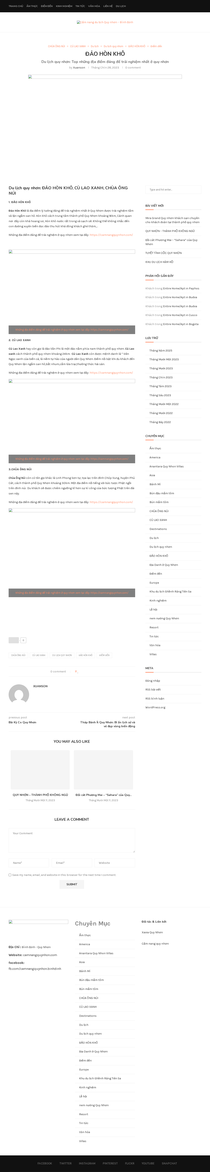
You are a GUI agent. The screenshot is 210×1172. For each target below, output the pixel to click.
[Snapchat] (193, 6)
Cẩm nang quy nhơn (155, 943)
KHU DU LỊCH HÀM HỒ (159, 262)
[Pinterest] (180, 6)
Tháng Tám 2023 (161, 386)
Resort (154, 627)
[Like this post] (78, 671)
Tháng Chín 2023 (161, 377)
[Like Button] (14, 640)
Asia (152, 475)
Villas (153, 654)
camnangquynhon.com (40, 955)
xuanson (79, 67)
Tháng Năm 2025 (161, 350)
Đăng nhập (152, 680)
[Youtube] (189, 6)
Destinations (158, 529)
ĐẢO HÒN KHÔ (136, 46)
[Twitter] (172, 6)
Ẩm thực (32, 6)
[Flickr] (185, 6)
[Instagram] (176, 6)
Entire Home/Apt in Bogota (181, 324)
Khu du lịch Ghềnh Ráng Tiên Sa (170, 591)
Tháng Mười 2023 (161, 368)
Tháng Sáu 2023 (160, 395)
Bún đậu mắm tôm (162, 493)
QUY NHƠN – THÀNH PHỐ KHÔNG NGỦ (40, 795)
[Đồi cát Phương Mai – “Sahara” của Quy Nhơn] (103, 770)
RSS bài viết (153, 689)
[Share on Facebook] (82, 671)
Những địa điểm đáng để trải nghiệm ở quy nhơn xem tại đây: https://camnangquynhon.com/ (71, 329)
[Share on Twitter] (87, 671)
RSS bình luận (154, 698)
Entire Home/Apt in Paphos (181, 288)
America (155, 457)
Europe (154, 582)
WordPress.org (155, 707)
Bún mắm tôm (159, 502)
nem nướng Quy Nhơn (164, 618)
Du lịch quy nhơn (113, 46)
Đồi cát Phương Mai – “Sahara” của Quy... (103, 795)
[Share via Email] (95, 671)
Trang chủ (16, 6)
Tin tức (80, 6)
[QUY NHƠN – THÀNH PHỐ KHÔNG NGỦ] (40, 770)
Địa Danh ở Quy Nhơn (164, 565)
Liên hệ (108, 6)
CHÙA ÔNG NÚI (56, 46)
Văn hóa (94, 6)
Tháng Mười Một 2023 (164, 359)
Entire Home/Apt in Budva (180, 297)
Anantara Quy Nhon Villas (167, 466)
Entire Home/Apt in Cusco (180, 315)
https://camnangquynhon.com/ (111, 235)
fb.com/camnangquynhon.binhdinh (35, 969)
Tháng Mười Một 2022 (164, 404)
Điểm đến (47, 6)
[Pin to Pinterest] (91, 671)
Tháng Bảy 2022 (160, 422)
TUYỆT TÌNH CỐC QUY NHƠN (163, 253)
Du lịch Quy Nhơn (62, 655)
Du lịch (121, 6)
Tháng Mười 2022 (161, 413)
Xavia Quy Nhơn (152, 932)
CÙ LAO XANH (78, 46)
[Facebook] (168, 6)
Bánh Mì (155, 484)
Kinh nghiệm (64, 6)
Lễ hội (153, 609)
